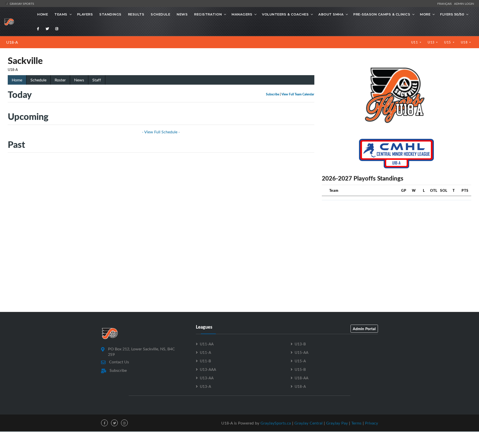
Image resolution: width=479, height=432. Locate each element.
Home (42, 14)
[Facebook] (38, 28)
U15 (448, 42)
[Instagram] (56, 28)
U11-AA (207, 343)
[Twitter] (47, 28)
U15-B (300, 369)
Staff (96, 80)
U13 (431, 42)
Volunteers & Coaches (285, 14)
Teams (60, 14)
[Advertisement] (396, 239)
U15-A (300, 360)
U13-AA (207, 377)
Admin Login (464, 3)
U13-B (300, 343)
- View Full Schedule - (161, 132)
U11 (415, 42)
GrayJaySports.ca (275, 423)
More (425, 14)
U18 (465, 42)
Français (445, 3)
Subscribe (272, 94)
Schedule (160, 14)
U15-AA (301, 352)
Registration (208, 14)
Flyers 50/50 (452, 14)
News (182, 14)
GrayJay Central (308, 423)
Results (136, 14)
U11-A (205, 352)
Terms (356, 423)
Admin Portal (364, 328)
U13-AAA (208, 369)
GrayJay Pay (337, 423)
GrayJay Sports (21, 3)
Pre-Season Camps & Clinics (381, 14)
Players (85, 14)
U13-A (205, 386)
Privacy (371, 423)
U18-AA (301, 377)
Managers (242, 14)
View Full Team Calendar (297, 94)
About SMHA (331, 14)
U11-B (205, 360)
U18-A (12, 42)
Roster (60, 80)
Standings (110, 14)
